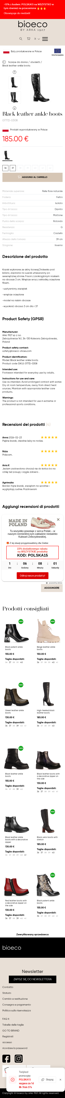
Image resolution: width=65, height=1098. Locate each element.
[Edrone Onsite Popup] (32, 549)
